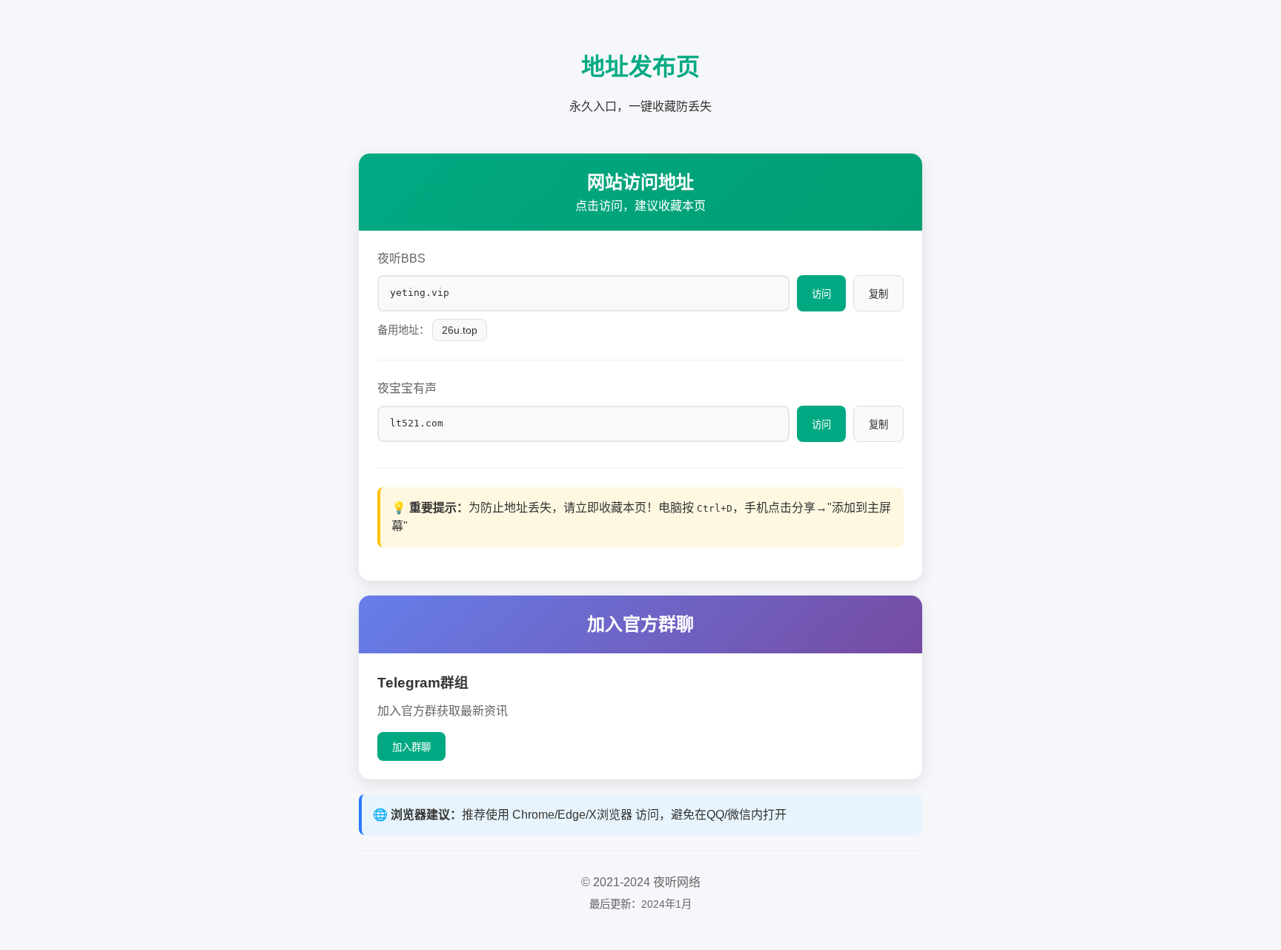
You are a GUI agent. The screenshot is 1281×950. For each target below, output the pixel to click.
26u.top (459, 330)
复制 (878, 294)
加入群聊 (411, 747)
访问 (821, 294)
